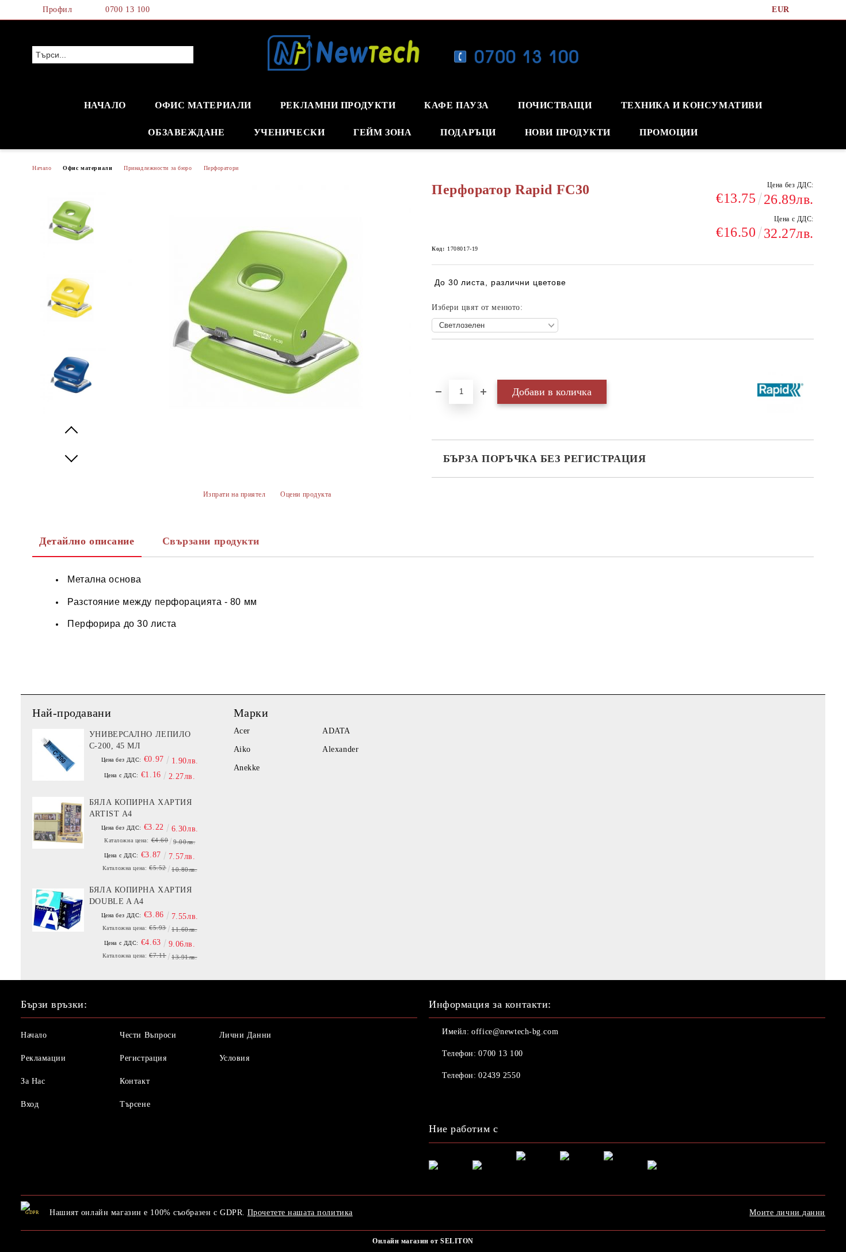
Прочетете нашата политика (300, 1212)
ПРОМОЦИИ (668, 132)
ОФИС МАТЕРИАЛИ (203, 105)
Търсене (135, 1104)
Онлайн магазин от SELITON (423, 1241)
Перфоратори (221, 168)
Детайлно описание (87, 541)
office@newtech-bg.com (514, 1031)
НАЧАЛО (105, 105)
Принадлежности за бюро (158, 168)
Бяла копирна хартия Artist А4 (140, 808)
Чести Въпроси (148, 1035)
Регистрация (143, 1058)
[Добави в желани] (453, 359)
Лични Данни (245, 1035)
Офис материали (87, 168)
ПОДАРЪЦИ (468, 132)
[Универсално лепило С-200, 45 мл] (58, 755)
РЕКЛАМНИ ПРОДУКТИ (338, 105)
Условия (234, 1058)
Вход (30, 1104)
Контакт (135, 1081)
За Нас (33, 1081)
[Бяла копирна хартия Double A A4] (58, 910)
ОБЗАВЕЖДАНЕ (186, 132)
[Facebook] (807, 9)
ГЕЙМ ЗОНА (382, 132)
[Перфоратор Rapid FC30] (71, 223)
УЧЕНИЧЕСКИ (289, 132)
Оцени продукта (305, 494)
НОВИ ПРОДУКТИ (568, 132)
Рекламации (43, 1058)
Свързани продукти (211, 541)
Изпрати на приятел (234, 494)
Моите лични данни (787, 1212)
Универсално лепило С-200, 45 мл (140, 740)
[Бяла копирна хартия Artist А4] (58, 823)
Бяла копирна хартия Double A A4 (140, 896)
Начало (41, 168)
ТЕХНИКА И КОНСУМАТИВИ (692, 105)
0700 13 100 (127, 9)
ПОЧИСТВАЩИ (555, 105)
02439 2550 (499, 1075)
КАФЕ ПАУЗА (456, 105)
